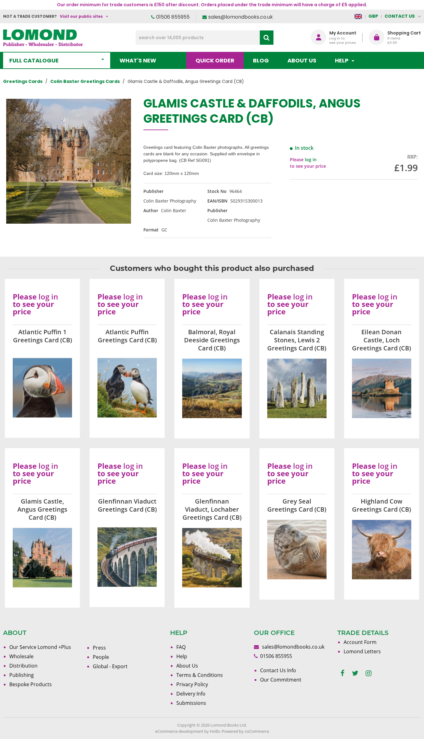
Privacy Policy (192, 684)
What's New (138, 60)
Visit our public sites (81, 16)
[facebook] (343, 673)
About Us (301, 60)
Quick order (215, 60)
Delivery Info (190, 693)
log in (311, 159)
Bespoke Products (30, 684)
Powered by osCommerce (245, 731)
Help (181, 656)
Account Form (360, 642)
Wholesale (21, 656)
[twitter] (355, 673)
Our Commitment (280, 679)
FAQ (181, 647)
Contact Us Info (278, 670)
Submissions (191, 703)
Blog (261, 60)
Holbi (215, 731)
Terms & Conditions (199, 675)
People (101, 657)
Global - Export (110, 666)
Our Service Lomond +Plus (40, 647)
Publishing (21, 675)
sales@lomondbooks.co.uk (240, 17)
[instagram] (369, 673)
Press (99, 647)
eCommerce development (179, 731)
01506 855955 (173, 17)
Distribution (23, 665)
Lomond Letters (362, 651)
